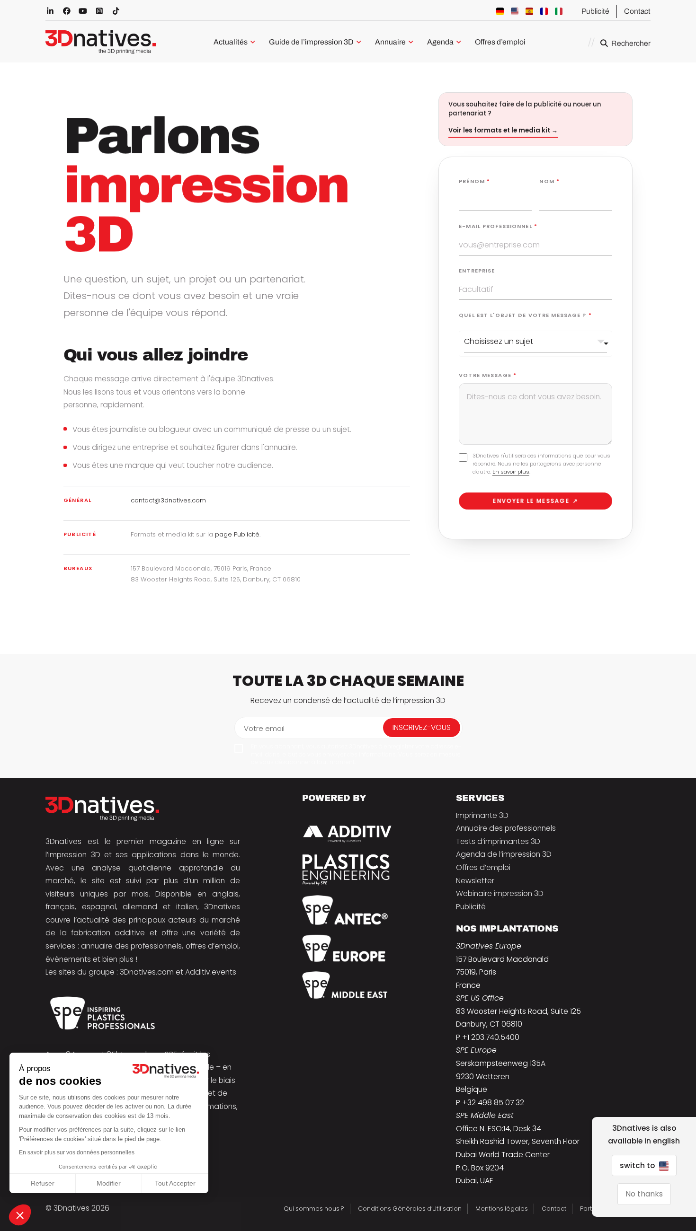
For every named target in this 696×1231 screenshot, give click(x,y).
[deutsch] (500, 11)
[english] (514, 11)
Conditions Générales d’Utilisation (410, 1209)
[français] (544, 11)
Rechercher (631, 43)
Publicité (595, 11)
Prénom (474, 181)
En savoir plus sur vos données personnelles (76, 1152)
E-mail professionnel (498, 226)
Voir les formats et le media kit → (503, 130)
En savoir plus (510, 471)
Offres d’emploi (500, 42)
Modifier (109, 1183)
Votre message (488, 375)
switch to (638, 1165)
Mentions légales (501, 1209)
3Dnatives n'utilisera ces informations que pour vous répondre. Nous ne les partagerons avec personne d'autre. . (541, 463)
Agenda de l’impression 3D (504, 854)
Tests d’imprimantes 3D (498, 841)
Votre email (264, 728)
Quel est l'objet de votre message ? (525, 315)
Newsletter (475, 880)
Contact (637, 11)
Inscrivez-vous (422, 727)
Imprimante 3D (482, 815)
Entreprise (477, 270)
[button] (20, 1215)
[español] (529, 11)
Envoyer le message (535, 501)
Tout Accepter (175, 1183)
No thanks (644, 1193)
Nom (549, 181)
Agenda (440, 42)
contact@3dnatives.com (168, 500)
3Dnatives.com (147, 972)
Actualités (231, 42)
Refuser (42, 1183)
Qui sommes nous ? (314, 1209)
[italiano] (558, 11)
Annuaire (390, 42)
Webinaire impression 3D (500, 893)
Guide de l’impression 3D (311, 42)
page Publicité (237, 534)
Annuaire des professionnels (506, 828)
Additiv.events (210, 972)
